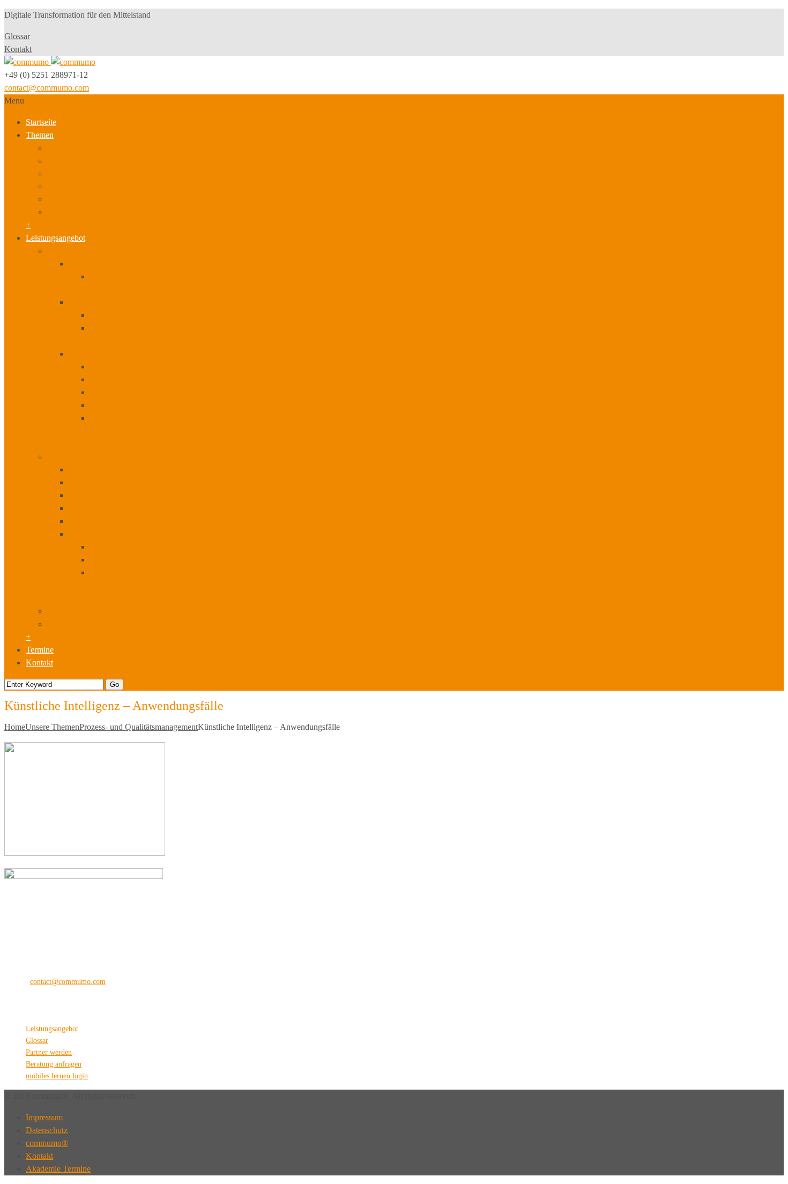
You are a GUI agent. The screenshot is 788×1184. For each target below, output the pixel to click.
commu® (47, 1143)
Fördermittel (67, 623)
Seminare (84, 353)
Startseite (41, 122)
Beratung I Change (79, 456)
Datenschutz (47, 1130)
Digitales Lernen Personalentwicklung (154, 572)
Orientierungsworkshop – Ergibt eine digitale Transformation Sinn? (203, 327)
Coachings (108, 418)
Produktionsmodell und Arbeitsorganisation (120, 160)
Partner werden (49, 1052)
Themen (40, 134)
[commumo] (49, 61)
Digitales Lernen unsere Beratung (147, 546)
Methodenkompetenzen (129, 405)
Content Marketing (100, 521)
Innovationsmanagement (110, 495)
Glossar (17, 36)
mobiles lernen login (57, 1076)
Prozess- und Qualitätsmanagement (128, 508)
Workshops (88, 302)
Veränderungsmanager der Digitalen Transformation (177, 276)
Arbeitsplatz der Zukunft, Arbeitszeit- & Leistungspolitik (142, 212)
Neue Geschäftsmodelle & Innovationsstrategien (128, 147)
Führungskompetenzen (128, 392)
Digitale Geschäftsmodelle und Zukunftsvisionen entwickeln (192, 315)
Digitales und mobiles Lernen (118, 533)
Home (14, 726)
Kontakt (18, 49)
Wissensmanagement (104, 482)
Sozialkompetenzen (123, 379)
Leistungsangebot (55, 237)
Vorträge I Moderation (84, 611)
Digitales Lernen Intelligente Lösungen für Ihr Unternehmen (192, 559)
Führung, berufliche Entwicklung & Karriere (122, 199)
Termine (40, 649)
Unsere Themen (52, 726)
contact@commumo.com (46, 87)
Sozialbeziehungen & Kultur (95, 186)
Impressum (44, 1117)
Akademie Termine (58, 1168)
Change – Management (129, 366)
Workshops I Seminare (85, 250)
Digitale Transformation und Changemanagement (152, 469)
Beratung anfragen (53, 1064)
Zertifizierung (92, 263)
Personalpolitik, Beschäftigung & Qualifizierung (128, 173)
